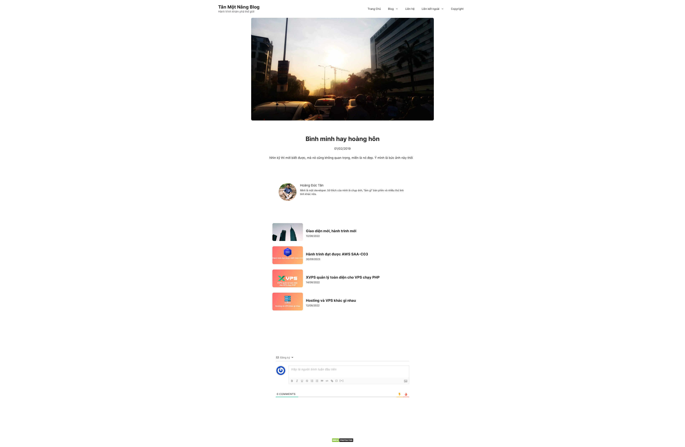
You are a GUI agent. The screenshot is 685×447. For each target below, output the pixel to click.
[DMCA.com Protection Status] (342, 441)
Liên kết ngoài (430, 9)
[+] (342, 380)
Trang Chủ (374, 9)
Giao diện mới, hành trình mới (331, 231)
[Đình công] (307, 381)
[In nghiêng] (297, 381)
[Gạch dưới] (302, 381)
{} (336, 380)
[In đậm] (292, 381)
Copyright (457, 9)
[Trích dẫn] (321, 381)
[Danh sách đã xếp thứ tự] (311, 381)
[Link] (331, 381)
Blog (391, 9)
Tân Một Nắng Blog (239, 7)
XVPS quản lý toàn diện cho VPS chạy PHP (343, 277)
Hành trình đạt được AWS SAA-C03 (337, 254)
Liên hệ (410, 9)
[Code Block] (326, 381)
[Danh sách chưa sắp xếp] (316, 381)
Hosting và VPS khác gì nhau (331, 300)
